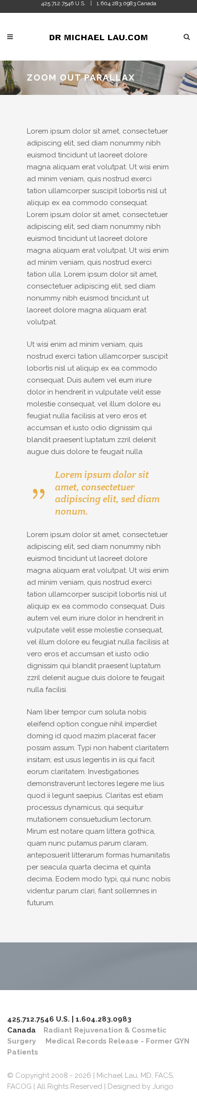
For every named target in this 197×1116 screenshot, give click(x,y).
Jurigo (163, 1086)
